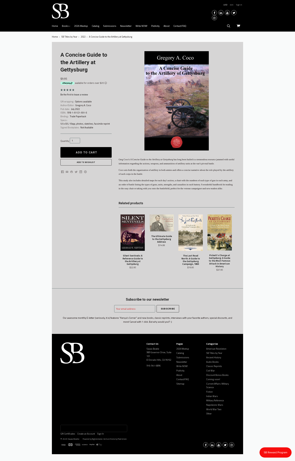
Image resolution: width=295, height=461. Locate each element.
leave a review (81, 94)
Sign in (239, 4)
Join (231, 4)
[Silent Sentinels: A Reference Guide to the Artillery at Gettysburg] (132, 233)
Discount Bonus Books (217, 375)
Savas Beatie (73, 439)
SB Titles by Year (214, 353)
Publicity (155, 26)
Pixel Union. (122, 439)
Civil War (210, 370)
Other (209, 413)
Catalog (95, 26)
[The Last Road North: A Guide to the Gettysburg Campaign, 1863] (190, 233)
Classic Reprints (214, 366)
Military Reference (215, 400)
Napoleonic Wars (214, 405)
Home (55, 26)
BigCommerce (97, 439)
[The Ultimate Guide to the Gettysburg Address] (161, 223)
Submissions (109, 26)
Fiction (209, 391)
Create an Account (86, 433)
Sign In (100, 433)
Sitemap (180, 383)
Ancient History (213, 357)
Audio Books (212, 362)
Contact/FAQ (179, 26)
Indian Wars (212, 396)
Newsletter (126, 26)
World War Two (213, 409)
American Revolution (216, 348)
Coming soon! (213, 379)
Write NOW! (141, 26)
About (167, 26)
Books (65, 26)
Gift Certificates (67, 433)
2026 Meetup (81, 26)
